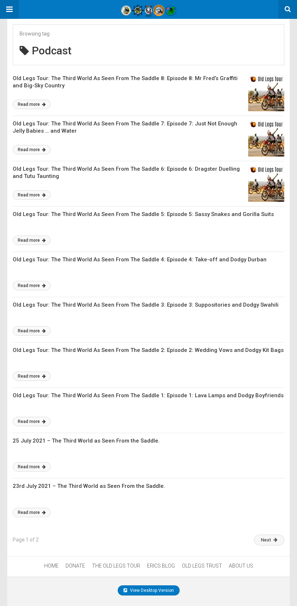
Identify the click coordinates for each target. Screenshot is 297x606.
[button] (9, 9)
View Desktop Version (151, 590)
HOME (51, 566)
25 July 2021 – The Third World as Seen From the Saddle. (86, 440)
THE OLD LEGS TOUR (116, 566)
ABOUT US (241, 566)
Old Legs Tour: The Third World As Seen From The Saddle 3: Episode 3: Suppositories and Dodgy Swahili (146, 305)
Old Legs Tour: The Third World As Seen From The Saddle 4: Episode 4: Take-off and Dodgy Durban (140, 259)
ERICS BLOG (161, 566)
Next (266, 540)
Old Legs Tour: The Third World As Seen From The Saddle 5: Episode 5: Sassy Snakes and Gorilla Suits (143, 214)
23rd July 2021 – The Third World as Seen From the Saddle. (89, 486)
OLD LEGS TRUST (202, 566)
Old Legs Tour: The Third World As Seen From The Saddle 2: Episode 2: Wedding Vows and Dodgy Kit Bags (148, 350)
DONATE (75, 566)
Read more (29, 104)
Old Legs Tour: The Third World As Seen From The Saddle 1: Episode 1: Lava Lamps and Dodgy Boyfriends (148, 395)
